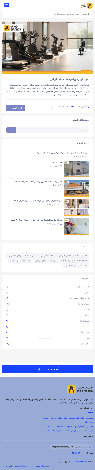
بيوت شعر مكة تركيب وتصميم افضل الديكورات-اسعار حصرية (62, 153)
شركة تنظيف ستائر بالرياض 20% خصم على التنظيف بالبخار (37, 201)
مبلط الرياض (84, 321)
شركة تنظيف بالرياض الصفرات (74, 260)
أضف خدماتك (51, 369)
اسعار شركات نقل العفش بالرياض (73, 255)
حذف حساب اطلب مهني (23, 466)
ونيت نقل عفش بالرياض (20, 260)
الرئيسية (86, 14)
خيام (87, 309)
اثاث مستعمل (56, 107)
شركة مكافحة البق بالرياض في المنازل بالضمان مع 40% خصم (36, 220)
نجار (87, 338)
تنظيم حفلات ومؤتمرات (79, 298)
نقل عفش (85, 344)
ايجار (87, 292)
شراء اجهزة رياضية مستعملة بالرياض (69, 79)
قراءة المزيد (17, 108)
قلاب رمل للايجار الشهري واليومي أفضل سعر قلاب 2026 (38, 181)
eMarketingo (81, 462)
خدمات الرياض (47, 255)
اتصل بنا (9, 466)
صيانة (87, 315)
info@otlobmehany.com (62, 447)
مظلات (86, 326)
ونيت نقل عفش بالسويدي (76, 265)
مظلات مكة (84, 332)
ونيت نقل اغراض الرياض (45, 260)
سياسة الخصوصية (42, 466)
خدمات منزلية (83, 304)
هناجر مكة (57, 162)
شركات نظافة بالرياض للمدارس (22, 255)
